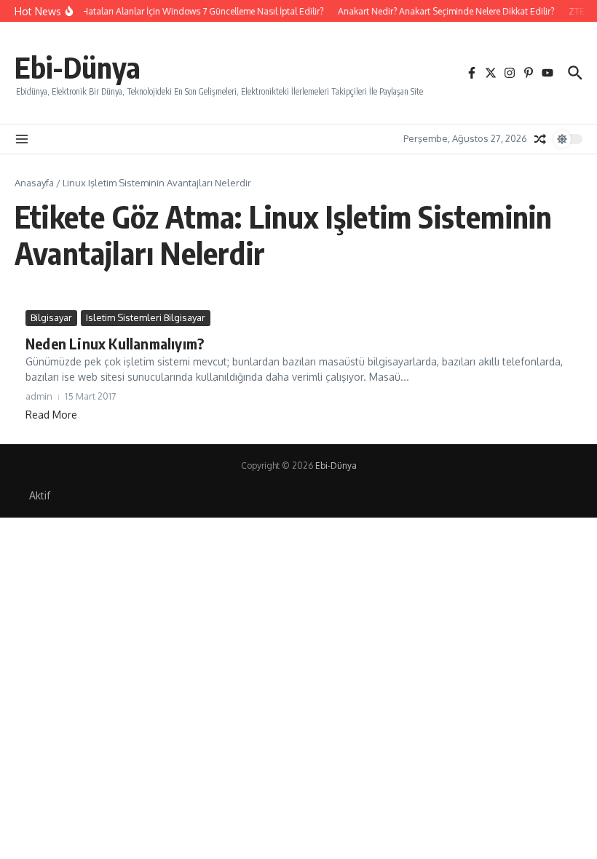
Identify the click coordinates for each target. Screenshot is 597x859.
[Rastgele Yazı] (540, 139)
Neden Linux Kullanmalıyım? (114, 343)
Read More (51, 414)
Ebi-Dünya (78, 67)
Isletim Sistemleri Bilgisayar (145, 317)
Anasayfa (34, 183)
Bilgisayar (51, 317)
